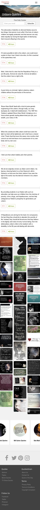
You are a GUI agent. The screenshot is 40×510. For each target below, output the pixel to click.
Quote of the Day (27, 478)
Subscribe (30, 23)
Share (12, 44)
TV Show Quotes (7, 480)
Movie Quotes (6, 478)
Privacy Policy (26, 484)
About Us (25, 472)
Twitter (4, 499)
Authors (4, 472)
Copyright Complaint (28, 490)
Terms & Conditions (28, 487)
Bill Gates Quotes (20, 441)
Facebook (5, 497)
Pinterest (5, 502)
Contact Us (25, 475)
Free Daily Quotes (20, 20)
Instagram (5, 505)
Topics (4, 475)
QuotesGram (5, 2)
